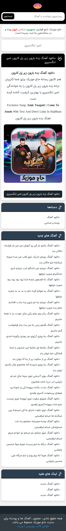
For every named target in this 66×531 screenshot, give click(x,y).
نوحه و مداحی (52, 223)
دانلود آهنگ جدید (50, 484)
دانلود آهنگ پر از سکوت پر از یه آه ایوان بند (36, 359)
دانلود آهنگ (53, 217)
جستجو (8, 16)
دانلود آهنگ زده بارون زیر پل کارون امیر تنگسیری (33, 194)
